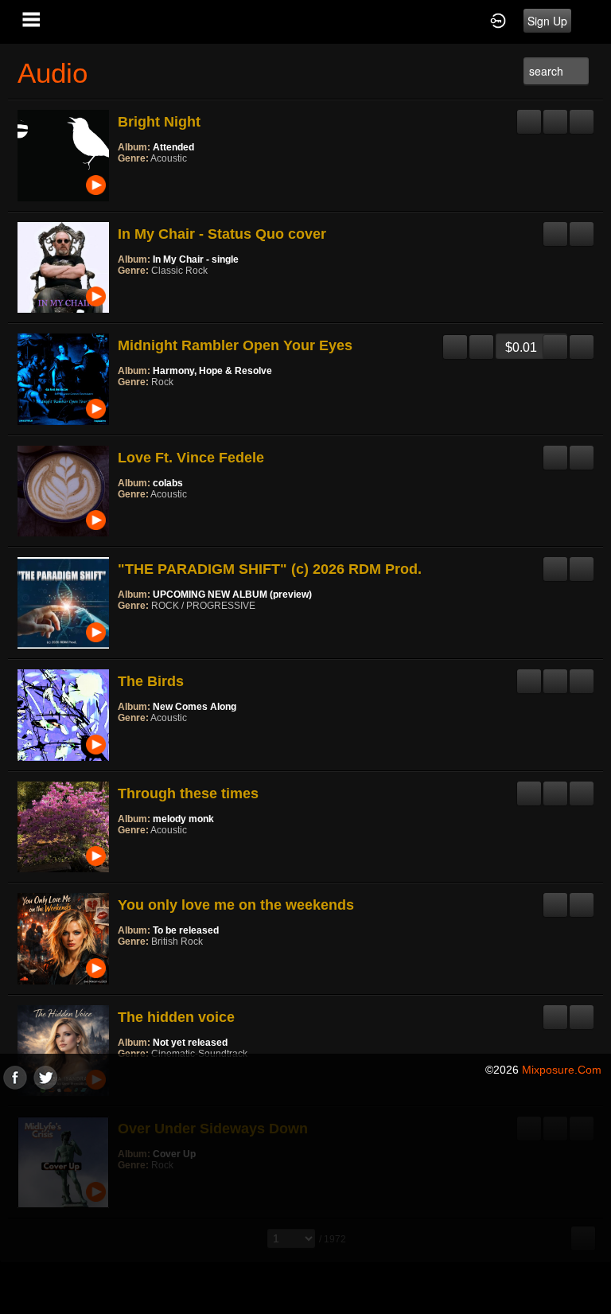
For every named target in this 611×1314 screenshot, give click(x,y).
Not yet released (190, 1042)
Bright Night (159, 122)
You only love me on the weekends (236, 905)
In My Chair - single (196, 259)
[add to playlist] (555, 115)
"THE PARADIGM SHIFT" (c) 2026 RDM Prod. (270, 569)
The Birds (151, 681)
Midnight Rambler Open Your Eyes (235, 345)
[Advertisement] (305, 1201)
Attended (173, 147)
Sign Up (547, 21)
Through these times (188, 793)
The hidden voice (176, 1017)
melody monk (183, 819)
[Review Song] (529, 115)
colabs (168, 483)
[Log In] (498, 20)
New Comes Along (194, 706)
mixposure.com (561, 1069)
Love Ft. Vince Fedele (191, 458)
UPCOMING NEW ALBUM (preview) (232, 594)
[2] (130, 180)
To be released (186, 930)
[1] (124, 180)
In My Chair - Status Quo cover (222, 234)
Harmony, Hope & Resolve (212, 370)
